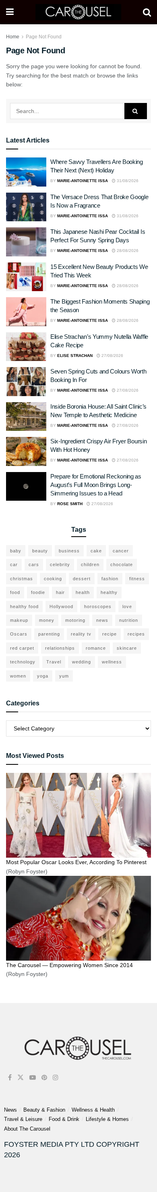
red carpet (22, 648)
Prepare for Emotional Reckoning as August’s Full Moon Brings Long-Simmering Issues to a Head (95, 485)
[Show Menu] (10, 12)
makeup (19, 620)
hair (60, 592)
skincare (127, 648)
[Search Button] (147, 12)
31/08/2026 (127, 180)
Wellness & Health (93, 1110)
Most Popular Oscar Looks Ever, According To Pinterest (76, 862)
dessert (82, 578)
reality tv (81, 634)
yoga (42, 676)
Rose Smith (70, 504)
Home (12, 37)
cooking (53, 578)
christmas (21, 578)
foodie (38, 592)
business (69, 550)
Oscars (18, 634)
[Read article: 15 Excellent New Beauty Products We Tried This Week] (26, 277)
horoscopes (98, 606)
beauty (40, 550)
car (14, 564)
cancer (121, 550)
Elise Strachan (75, 355)
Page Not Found (44, 37)
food (15, 592)
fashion (109, 578)
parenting (49, 634)
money (46, 620)
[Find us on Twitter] (20, 1077)
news (102, 620)
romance (96, 648)
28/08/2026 (127, 250)
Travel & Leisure (23, 1119)
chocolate (121, 564)
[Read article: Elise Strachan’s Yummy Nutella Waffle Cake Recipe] (26, 346)
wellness (112, 661)
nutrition (128, 620)
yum (64, 676)
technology (22, 661)
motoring (75, 620)
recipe (109, 634)
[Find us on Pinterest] (44, 1077)
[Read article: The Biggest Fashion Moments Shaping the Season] (26, 311)
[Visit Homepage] (78, 12)
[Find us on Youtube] (32, 1077)
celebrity (60, 564)
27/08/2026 (111, 355)
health (83, 592)
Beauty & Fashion (44, 1110)
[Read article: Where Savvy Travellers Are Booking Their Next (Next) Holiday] (26, 172)
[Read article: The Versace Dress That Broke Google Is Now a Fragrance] (26, 207)
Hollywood (61, 606)
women (18, 676)
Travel (53, 661)
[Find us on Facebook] (10, 1077)
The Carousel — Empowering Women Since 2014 (69, 965)
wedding (81, 661)
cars (34, 564)
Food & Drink (64, 1119)
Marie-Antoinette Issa (82, 180)
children (90, 564)
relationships (60, 648)
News (10, 1110)
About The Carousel (27, 1129)
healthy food (24, 606)
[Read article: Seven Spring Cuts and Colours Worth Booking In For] (26, 381)
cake (96, 550)
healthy (109, 592)
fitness (137, 578)
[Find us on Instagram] (55, 1077)
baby (15, 550)
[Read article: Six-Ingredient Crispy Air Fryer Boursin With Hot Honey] (26, 451)
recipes (136, 634)
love (127, 606)
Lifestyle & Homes (107, 1119)
